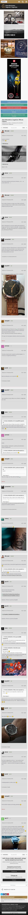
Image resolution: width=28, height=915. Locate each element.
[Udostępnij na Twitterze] (2, 894)
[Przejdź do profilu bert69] (2, 368)
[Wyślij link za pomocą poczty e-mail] (6, 894)
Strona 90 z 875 (14, 127)
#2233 (25, 350)
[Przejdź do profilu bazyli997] (2, 266)
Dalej (24, 127)
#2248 (25, 778)
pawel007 (7, 390)
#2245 (25, 685)
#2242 (25, 586)
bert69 (6, 368)
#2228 (25, 199)
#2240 (25, 523)
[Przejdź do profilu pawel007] (2, 390)
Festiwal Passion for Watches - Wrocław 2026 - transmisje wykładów (14, 111)
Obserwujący (12, 885)
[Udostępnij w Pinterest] (8, 894)
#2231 (25, 270)
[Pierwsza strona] (1, 128)
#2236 (25, 416)
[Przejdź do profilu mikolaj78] (2, 321)
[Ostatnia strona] (26, 128)
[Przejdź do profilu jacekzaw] (2, 346)
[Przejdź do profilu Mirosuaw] (2, 131)
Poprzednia (5, 127)
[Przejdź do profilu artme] (2, 412)
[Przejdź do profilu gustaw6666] (2, 240)
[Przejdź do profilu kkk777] (2, 819)
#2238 (25, 463)
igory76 (6, 581)
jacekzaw (7, 345)
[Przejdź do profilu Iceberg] (2, 519)
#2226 (25, 135)
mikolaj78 (7, 320)
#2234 (25, 372)
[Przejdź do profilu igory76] (2, 582)
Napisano (7, 135)
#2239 (25, 491)
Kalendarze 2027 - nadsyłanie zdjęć (14, 107)
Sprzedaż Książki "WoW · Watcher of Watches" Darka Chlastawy (14, 115)
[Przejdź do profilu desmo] (2, 173)
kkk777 (6, 818)
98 (26, 885)
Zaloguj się (14, 880)
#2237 (25, 439)
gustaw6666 (8, 239)
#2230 (25, 244)
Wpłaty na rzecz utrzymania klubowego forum (14, 104)
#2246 (25, 712)
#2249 (25, 800)
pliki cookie (18, 906)
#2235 (25, 394)
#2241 (25, 560)
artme (6, 412)
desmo (6, 173)
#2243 (25, 610)
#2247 (25, 756)
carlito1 (9, 123)
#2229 (25, 222)
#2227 (25, 177)
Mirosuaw (7, 131)
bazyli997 (7, 265)
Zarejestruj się (14, 871)
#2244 (25, 632)
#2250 (25, 823)
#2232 (25, 325)
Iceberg (6, 518)
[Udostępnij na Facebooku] (4, 894)
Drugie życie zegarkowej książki (14, 102)
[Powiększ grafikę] (14, 730)
